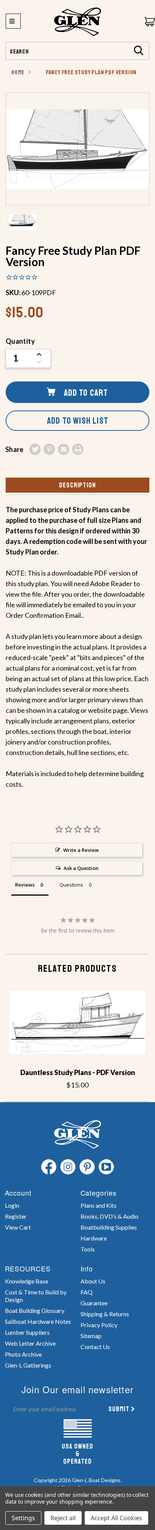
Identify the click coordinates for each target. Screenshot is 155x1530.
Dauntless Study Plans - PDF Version (77, 1072)
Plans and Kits (99, 1205)
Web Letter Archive (30, 1343)
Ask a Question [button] (81, 868)
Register (16, 1216)
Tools (88, 1249)
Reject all (63, 1518)
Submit (118, 1409)
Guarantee (94, 1302)
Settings (23, 1518)
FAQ (87, 1292)
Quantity (20, 341)
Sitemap (91, 1335)
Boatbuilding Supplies (109, 1227)
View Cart (18, 1227)
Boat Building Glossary (34, 1310)
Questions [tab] (71, 884)
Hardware (94, 1238)
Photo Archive (23, 1354)
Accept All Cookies (116, 1518)
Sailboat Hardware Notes (38, 1321)
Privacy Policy (99, 1324)
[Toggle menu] (13, 21)
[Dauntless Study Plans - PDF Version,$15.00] (77, 1022)
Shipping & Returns (105, 1313)
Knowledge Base (26, 1281)
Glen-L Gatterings (28, 1365)
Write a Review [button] (81, 850)
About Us (93, 1281)
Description (77, 485)
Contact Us (95, 1346)
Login (12, 1205)
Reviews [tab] (25, 884)
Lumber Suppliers (27, 1332)
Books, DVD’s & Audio (109, 1216)
